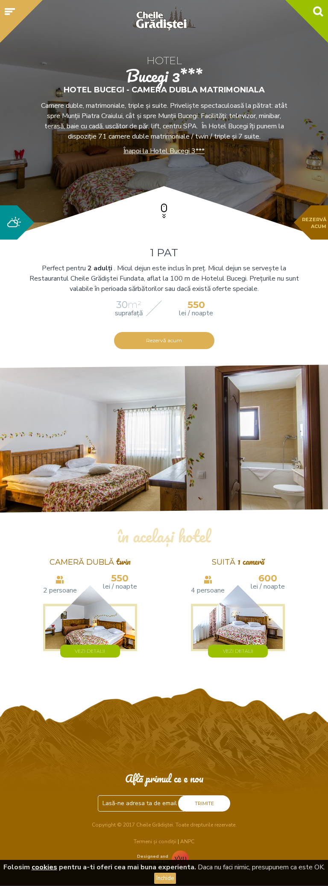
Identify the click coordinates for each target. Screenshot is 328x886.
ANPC (187, 841)
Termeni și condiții (155, 841)
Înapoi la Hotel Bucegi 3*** (164, 151)
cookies (44, 867)
